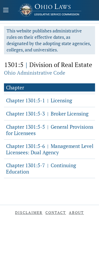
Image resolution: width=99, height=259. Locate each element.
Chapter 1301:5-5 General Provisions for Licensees (49, 129)
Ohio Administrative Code (34, 72)
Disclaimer (29, 212)
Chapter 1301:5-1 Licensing (39, 100)
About (76, 212)
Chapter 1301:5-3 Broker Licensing (47, 113)
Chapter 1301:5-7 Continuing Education (41, 168)
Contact (55, 212)
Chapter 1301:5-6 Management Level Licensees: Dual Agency (49, 149)
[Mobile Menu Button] (5, 10)
